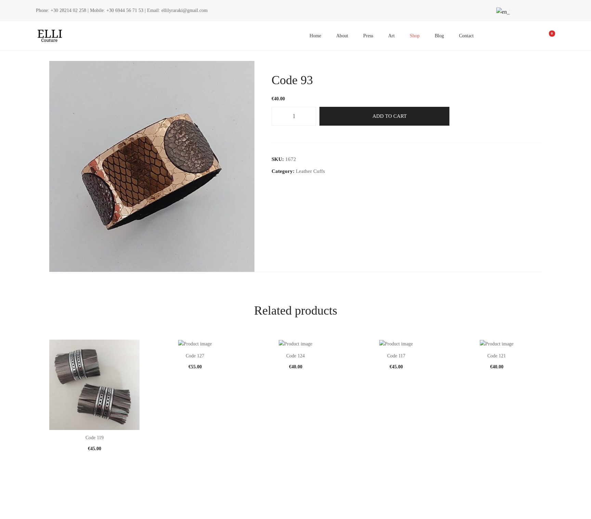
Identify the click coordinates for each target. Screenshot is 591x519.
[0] (547, 36)
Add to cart (389, 116)
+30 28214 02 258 (68, 10)
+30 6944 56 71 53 (124, 10)
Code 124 (295, 355)
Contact (466, 35)
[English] (502, 12)
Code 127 (195, 355)
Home (315, 35)
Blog (439, 35)
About (342, 35)
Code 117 (396, 355)
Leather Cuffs (310, 171)
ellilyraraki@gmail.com (184, 10)
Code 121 (496, 355)
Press (368, 35)
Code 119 (95, 437)
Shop (415, 35)
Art (391, 35)
